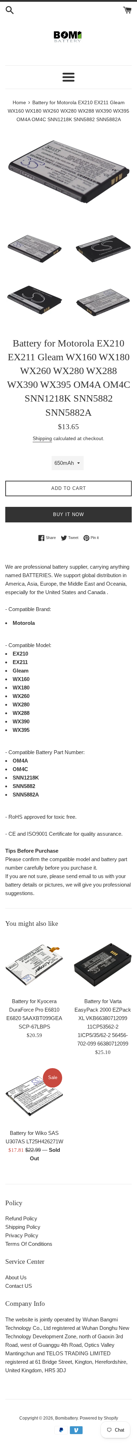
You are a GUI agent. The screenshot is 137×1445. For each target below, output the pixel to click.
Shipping (42, 438)
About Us (16, 1277)
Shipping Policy (22, 1227)
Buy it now (68, 514)
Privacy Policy (21, 1235)
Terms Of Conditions (28, 1244)
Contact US (18, 1286)
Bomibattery (66, 1418)
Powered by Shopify (99, 1418)
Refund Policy (21, 1218)
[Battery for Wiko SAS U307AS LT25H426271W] (34, 1096)
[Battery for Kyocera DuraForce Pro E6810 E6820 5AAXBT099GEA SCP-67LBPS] (34, 964)
